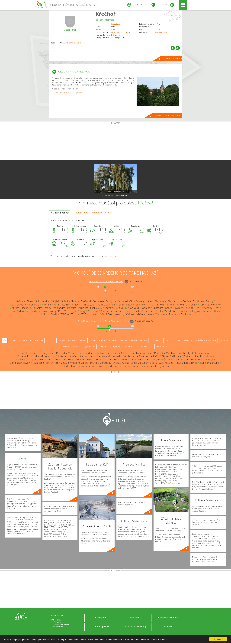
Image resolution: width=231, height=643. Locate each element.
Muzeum (129, 346)
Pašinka (189, 307)
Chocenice (160, 301)
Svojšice (55, 314)
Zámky (177, 340)
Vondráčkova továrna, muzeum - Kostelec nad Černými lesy (94, 366)
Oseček (169, 307)
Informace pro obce (168, 617)
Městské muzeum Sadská (74, 362)
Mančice (71, 307)
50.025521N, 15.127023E (120, 32)
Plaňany (207, 307)
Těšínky (65, 314)
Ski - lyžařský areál (67, 340)
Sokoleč (183, 311)
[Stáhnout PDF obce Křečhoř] (173, 48)
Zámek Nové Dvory (20, 362)
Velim (96, 314)
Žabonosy (161, 314)
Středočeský (115, 24)
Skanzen (82, 340)
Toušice (75, 314)
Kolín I (145, 304)
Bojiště (55, 301)
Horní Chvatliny (61, 304)
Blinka (30, 301)
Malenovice (59, 307)
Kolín (113, 29)
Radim (113, 311)
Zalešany (173, 314)
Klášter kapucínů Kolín (140, 353)
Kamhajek (71, 43)
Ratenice (149, 311)
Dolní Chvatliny (18, 304)
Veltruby (119, 314)
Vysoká (150, 314)
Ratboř (139, 311)
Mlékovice (95, 307)
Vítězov (130, 314)
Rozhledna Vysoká (164, 353)
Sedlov (159, 311)
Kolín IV (174, 304)
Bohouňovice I (42, 301)
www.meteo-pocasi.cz (113, 256)
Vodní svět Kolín (94, 353)
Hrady (167, 340)
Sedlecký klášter (206, 359)
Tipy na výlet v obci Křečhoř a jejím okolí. (67, 93)
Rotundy (224, 340)
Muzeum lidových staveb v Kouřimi (59, 356)
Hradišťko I (90, 304)
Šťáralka (206, 311)
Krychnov (216, 304)
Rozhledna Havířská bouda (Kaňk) (141, 356)
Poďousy (42, 311)
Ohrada (146, 307)
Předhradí (92, 311)
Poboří (32, 311)
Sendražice (171, 311)
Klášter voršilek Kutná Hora (198, 356)
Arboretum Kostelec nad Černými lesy (148, 366)
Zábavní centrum (144, 346)
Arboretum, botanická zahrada (134, 340)
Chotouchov (174, 301)
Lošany (47, 307)
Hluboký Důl (35, 304)
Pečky (198, 307)
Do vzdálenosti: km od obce (106, 281)
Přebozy (81, 311)
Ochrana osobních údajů (134, 626)
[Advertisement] (115, 142)
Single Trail (116, 346)
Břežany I (86, 301)
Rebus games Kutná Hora (182, 359)
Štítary (216, 311)
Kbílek (120, 304)
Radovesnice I (126, 311)
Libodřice (26, 307)
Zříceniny (188, 340)
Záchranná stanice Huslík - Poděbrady (100, 356)
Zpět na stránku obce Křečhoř (169, 115)
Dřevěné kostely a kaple (206, 340)
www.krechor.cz (161, 32)
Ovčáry (179, 307)
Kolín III (164, 304)
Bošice (75, 301)
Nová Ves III (134, 307)
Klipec (129, 304)
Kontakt (168, 626)
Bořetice (65, 301)
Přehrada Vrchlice (84, 359)
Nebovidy (108, 307)
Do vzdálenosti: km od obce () (103, 321)
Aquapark (39, 340)
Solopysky (194, 311)
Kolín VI (193, 304)
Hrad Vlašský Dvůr (156, 359)
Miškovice (83, 307)
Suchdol (44, 314)
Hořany (47, 304)
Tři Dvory (86, 314)
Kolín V (183, 304)
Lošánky (37, 307)
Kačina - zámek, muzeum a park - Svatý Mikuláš (147, 362)
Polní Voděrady (66, 311)
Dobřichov (198, 301)
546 (156, 27)
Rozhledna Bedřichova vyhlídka (37, 353)
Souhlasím (218, 639)
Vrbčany (140, 314)
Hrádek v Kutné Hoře (107, 359)
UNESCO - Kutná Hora (133, 359)
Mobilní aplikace (101, 626)
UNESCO (51, 340)
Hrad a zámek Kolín (115, 353)
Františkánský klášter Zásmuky (192, 353)
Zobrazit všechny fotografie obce (115, 195)
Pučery (104, 311)
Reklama (134, 617)
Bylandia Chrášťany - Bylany (105, 362)
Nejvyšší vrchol (89, 346)
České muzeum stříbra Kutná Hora (54, 359)
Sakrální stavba (162, 346)
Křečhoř (106, 13)
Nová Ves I (120, 307)
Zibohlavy (185, 314)
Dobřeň (187, 301)
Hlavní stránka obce (173, 58)
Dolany (209, 301)
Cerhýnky (111, 301)
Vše (4, 340)
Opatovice (157, 307)
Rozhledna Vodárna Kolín (69, 353)
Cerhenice (98, 301)
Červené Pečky (126, 301)
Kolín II (154, 304)
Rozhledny (155, 340)
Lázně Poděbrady (23, 359)
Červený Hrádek (144, 301)
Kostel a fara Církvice (186, 362)
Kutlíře (78, 43)
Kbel (113, 304)
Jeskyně (66, 346)
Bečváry (20, 301)
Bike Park (104, 346)
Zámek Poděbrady (171, 356)
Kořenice (204, 304)
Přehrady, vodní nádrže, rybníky (104, 340)
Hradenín (77, 304)
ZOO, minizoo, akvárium (21, 340)
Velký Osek (107, 314)
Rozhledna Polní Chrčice (45, 362)
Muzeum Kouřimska (28, 356)
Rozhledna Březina (209, 362)
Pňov (216, 307)
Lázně (76, 346)
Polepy (52, 311)
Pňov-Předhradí (18, 311)
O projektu (101, 617)
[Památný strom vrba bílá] (115, 178)
